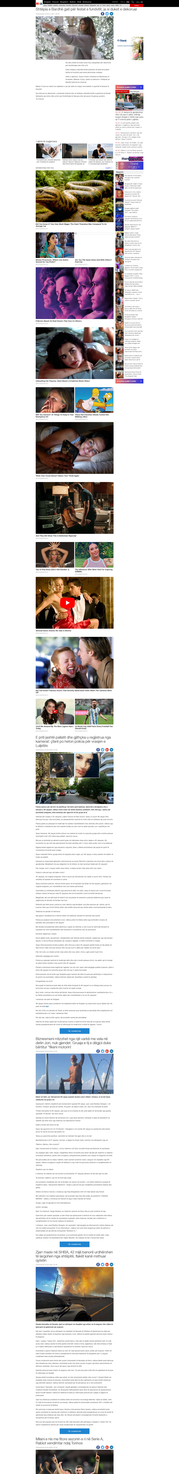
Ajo (98, 5)
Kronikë (68, 5)
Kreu (45, 5)
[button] (140, 2)
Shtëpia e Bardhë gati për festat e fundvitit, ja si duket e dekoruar (86, 9)
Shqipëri (47, 2)
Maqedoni (64, 2)
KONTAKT (115, 2)
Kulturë (86, 5)
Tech (103, 5)
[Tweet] (107, 15)
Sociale (81, 5)
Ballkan (73, 2)
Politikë (50, 5)
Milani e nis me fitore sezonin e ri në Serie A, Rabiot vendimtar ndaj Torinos (129, 153)
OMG (117, 5)
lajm (47, 1006)
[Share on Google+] (107, 751)
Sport (108, 5)
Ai (100, 5)
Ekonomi (75, 5)
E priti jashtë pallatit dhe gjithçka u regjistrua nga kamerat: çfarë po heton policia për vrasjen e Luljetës (73, 741)
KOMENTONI (76, 1031)
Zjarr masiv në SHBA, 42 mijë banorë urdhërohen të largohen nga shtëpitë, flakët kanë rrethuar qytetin (129, 145)
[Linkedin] (111, 15)
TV (120, 5)
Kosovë (55, 2)
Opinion (55, 5)
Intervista (62, 5)
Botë (79, 2)
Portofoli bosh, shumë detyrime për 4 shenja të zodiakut (48, 161)
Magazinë (93, 5)
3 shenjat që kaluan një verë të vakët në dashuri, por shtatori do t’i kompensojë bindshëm (100, 162)
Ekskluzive (87, 2)
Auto (112, 5)
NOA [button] (122, 2)
